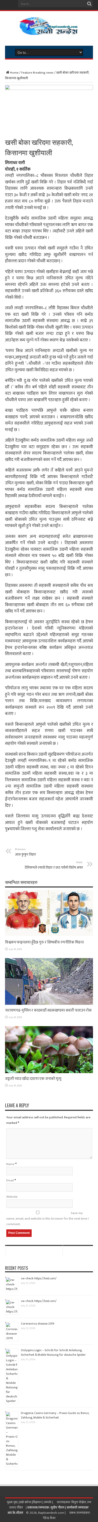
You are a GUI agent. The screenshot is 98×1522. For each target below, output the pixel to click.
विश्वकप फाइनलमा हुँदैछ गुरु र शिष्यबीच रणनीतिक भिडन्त (44, 942)
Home (14, 72)
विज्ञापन (37, 1502)
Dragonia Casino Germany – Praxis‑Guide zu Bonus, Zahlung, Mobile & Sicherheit (55, 1415)
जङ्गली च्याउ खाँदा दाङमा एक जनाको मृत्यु (33, 1079)
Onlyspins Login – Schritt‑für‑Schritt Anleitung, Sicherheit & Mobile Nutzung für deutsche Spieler (53, 1352)
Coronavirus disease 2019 (37, 1323)
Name (10, 1164)
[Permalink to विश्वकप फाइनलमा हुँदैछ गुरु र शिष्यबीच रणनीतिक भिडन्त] (49, 935)
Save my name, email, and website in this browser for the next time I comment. (47, 1218)
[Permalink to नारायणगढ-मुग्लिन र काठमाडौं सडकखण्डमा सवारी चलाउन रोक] (49, 1004)
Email (10, 1180)
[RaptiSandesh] (49, 31)
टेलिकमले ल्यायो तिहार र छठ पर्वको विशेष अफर (54, 865)
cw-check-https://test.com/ (39, 1278)
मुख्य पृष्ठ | (13, 1502)
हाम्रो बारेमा (25, 1502)
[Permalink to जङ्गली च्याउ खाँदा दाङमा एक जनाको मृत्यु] (49, 1072)
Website (12, 1196)
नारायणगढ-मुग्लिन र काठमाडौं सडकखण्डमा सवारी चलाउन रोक (48, 1010)
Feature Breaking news (37, 72)
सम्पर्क (48, 1502)
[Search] (89, 4)
